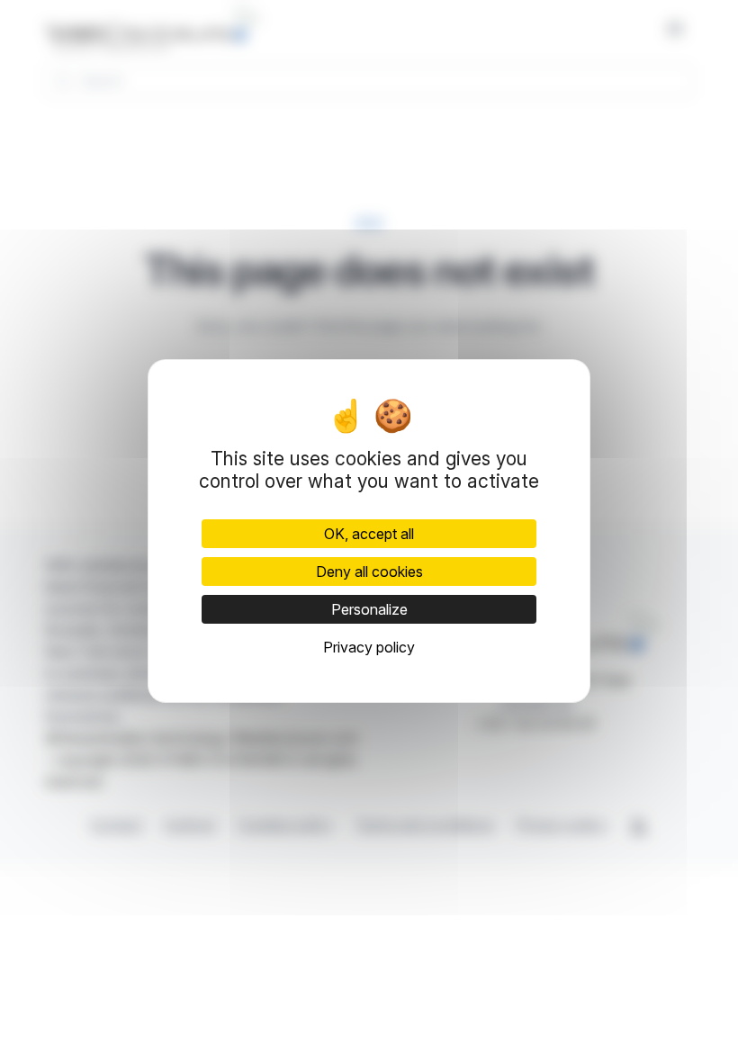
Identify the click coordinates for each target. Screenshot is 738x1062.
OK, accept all (369, 534)
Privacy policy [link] (369, 647)
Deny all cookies (369, 571)
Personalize (369, 609)
